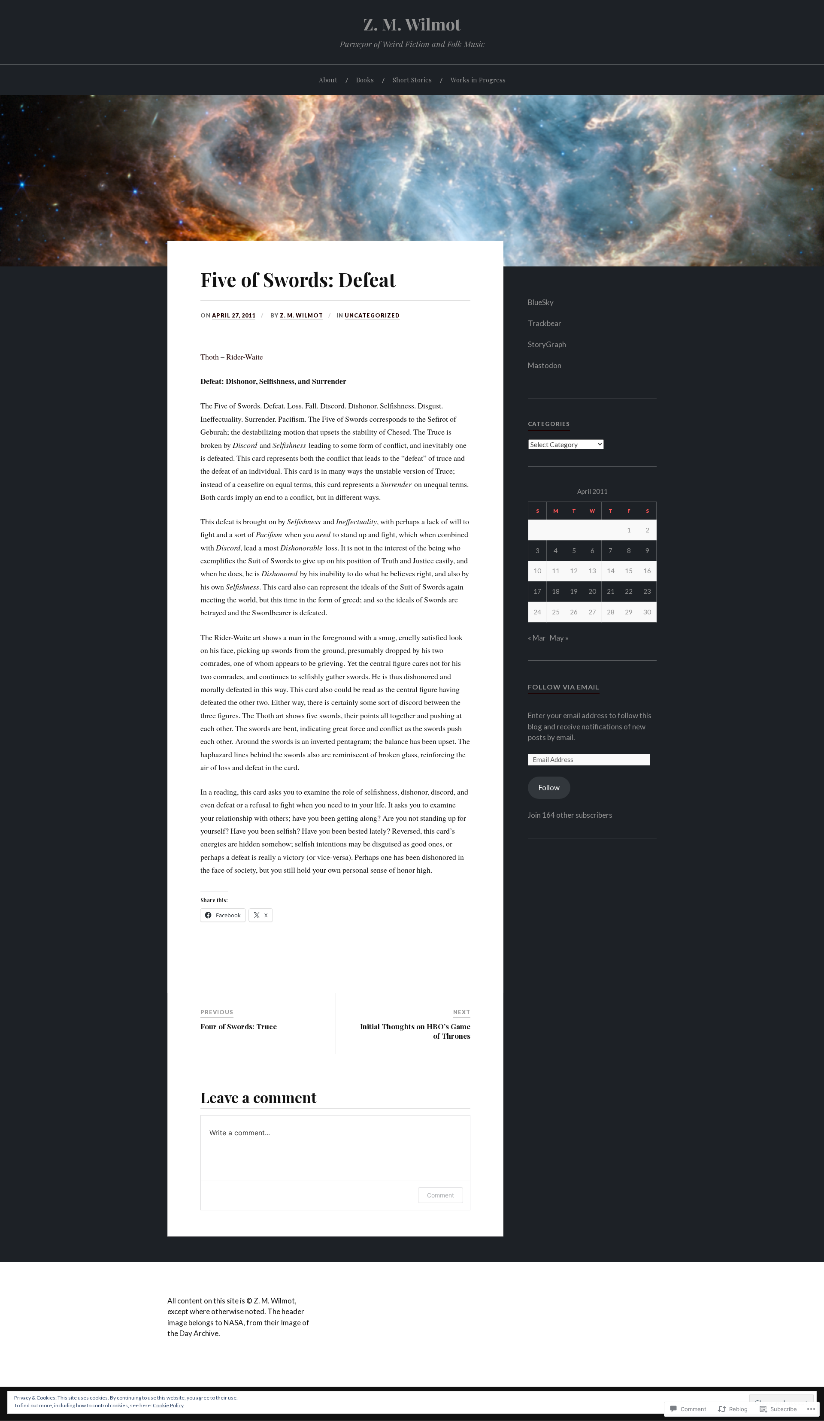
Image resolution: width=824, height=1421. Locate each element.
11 (556, 570)
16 (647, 570)
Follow (549, 787)
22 (629, 591)
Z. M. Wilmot (412, 24)
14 (611, 570)
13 (592, 570)
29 (629, 612)
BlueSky (541, 302)
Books (365, 79)
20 (592, 591)
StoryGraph (547, 344)
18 (556, 591)
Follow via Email (564, 687)
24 (537, 612)
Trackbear (544, 323)
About (328, 79)
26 (574, 612)
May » (559, 637)
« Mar (537, 637)
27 (592, 612)
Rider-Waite (244, 356)
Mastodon (544, 365)
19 (574, 591)
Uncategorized (372, 315)
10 (537, 570)
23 (647, 591)
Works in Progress (478, 79)
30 (647, 612)
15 (629, 570)
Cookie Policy (168, 1405)
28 (611, 612)
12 (574, 570)
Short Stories (412, 79)
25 (556, 612)
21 (611, 591)
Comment (440, 1195)
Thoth (209, 356)
